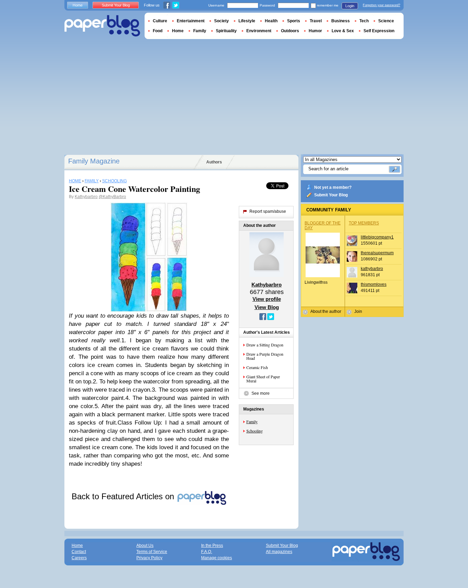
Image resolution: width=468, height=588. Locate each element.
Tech (364, 21)
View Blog (267, 307)
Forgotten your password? (381, 5)
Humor (315, 30)
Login (349, 6)
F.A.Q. (206, 551)
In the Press (212, 545)
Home (78, 5)
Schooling (254, 430)
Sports (293, 21)
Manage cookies (216, 557)
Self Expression (379, 30)
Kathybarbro (86, 196)
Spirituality (226, 30)
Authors (214, 162)
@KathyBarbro (112, 196)
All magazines (279, 551)
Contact (79, 551)
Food (157, 30)
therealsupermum (377, 252)
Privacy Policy (149, 557)
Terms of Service (151, 551)
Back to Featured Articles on (124, 496)
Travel (316, 21)
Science (386, 21)
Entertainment (191, 21)
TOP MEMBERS (364, 223)
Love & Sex (343, 30)
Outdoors (290, 30)
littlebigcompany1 (377, 237)
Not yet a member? (333, 187)
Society (221, 21)
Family (252, 421)
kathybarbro (372, 268)
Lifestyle (246, 21)
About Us (144, 545)
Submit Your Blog (331, 195)
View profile (267, 299)
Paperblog (102, 26)
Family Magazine (94, 161)
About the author (325, 311)
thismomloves (373, 284)
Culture (160, 21)
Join (358, 311)
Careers (79, 557)
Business (340, 21)
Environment (258, 30)
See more (260, 393)
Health (271, 21)
